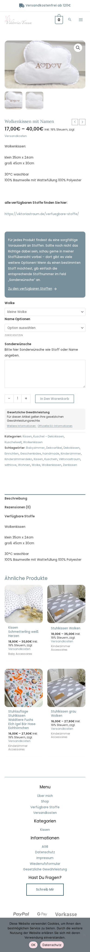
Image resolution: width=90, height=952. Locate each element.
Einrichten (12, 453)
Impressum (45, 858)
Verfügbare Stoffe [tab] (20, 516)
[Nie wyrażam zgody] (84, 935)
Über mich (45, 796)
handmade (50, 453)
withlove (11, 465)
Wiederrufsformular (45, 864)
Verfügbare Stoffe (45, 807)
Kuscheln (50, 459)
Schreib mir (45, 889)
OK (33, 945)
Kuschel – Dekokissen (48, 436)
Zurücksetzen (14, 335)
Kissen (27, 436)
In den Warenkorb (54, 399)
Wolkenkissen (33, 442)
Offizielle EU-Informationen (55, 426)
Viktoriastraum (69, 459)
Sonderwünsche (18, 344)
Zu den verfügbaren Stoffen (30, 289)
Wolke (10, 303)
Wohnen (24, 465)
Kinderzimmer (71, 453)
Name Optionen (17, 319)
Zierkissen (70, 465)
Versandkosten (16, 136)
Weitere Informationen (21, 426)
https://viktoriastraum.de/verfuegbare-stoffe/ (42, 214)
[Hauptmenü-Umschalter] (80, 19)
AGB (45, 846)
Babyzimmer (35, 448)
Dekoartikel (54, 448)
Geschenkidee (30, 453)
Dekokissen (71, 448)
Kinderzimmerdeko (18, 459)
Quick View (23, 619)
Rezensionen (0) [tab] (18, 507)
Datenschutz (45, 852)
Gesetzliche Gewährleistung (45, 869)
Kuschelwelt (13, 442)
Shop (45, 801)
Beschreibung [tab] (16, 498)
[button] (70, 20)
